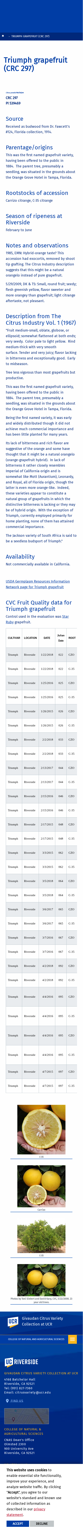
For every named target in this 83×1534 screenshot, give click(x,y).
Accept (18, 1523)
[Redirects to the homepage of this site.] (3, 36)
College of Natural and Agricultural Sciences (36, 1339)
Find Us (16, 1400)
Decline (42, 1523)
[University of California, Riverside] (21, 1368)
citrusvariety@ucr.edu (33, 1392)
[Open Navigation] (72, 1339)
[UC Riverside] (15, 1322)
